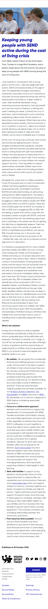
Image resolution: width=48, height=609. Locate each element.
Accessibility (8, 594)
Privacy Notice (33, 590)
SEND (24, 394)
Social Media (8, 590)
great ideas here (19, 483)
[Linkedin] (45, 559)
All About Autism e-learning (22, 391)
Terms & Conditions (11, 598)
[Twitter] (31, 559)
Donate (36, 570)
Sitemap (30, 585)
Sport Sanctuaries (23, 448)
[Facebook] (27, 559)
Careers (5, 585)
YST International (34, 594)
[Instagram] (41, 559)
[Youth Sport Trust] (12, 559)
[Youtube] (36, 559)
